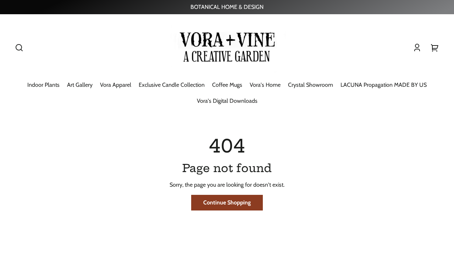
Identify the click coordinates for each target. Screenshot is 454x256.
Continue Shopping (227, 202)
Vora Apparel (115, 84)
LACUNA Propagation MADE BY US (383, 84)
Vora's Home (265, 84)
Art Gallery (80, 84)
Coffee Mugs (227, 84)
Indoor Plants (43, 84)
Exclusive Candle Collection (172, 84)
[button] (19, 47)
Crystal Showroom (310, 84)
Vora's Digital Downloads (227, 100)
